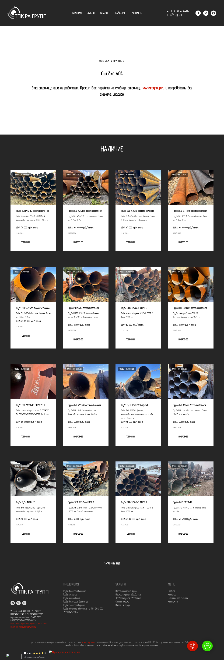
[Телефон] (205, 13)
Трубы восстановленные (74, 591)
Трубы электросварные (74, 605)
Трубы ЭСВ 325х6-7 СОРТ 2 (134, 502)
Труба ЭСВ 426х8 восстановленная (137, 211)
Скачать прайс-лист (178, 598)
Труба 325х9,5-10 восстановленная (32, 211)
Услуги (90, 13)
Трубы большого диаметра (75, 601)
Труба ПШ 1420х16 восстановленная (33, 308)
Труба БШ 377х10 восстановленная (190, 211)
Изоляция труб (122, 605)
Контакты (137, 13)
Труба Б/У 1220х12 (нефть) (134, 405)
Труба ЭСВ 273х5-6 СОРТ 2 (81, 502)
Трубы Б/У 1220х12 (25, 502)
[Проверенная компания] (64, 658)
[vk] (24, 603)
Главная (77, 13)
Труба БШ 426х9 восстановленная (189, 405)
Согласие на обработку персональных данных (28, 623)
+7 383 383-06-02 (178, 11)
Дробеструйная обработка (128, 598)
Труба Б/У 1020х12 (182, 502)
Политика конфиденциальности (23, 627)
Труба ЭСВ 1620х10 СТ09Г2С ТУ (31, 405)
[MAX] (213, 13)
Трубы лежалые (70, 594)
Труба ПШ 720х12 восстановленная (190, 308)
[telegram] (198, 13)
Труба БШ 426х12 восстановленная (85, 211)
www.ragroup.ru (153, 88)
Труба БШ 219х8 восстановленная (84, 405)
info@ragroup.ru (176, 15)
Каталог (104, 13)
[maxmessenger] (12, 603)
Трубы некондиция (71, 598)
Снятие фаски (122, 601)
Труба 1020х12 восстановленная (83, 308)
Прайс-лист (120, 13)
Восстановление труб (125, 591)
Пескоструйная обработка (128, 594)
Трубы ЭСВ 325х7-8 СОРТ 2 (134, 308)
